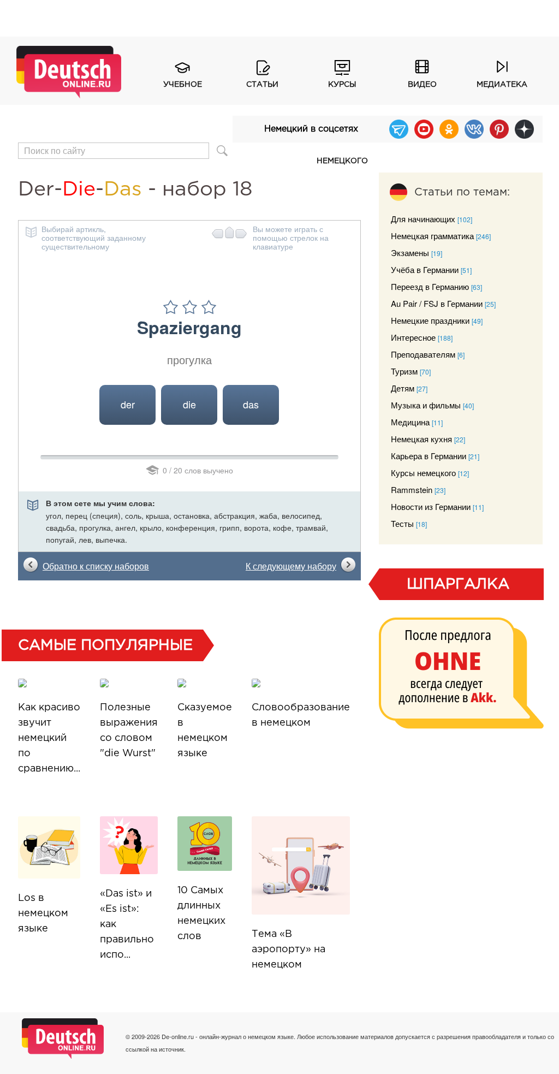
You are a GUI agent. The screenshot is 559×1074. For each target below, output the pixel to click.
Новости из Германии (431, 506)
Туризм (404, 371)
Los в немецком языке (43, 913)
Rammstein (411, 489)
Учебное (182, 84)
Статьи (262, 84)
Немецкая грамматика (432, 235)
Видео (422, 84)
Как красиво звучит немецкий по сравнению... (49, 738)
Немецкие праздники (430, 320)
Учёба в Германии (425, 269)
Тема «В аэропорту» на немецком (288, 949)
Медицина (410, 422)
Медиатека (502, 84)
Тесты (402, 523)
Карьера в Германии (428, 455)
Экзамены (410, 252)
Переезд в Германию (430, 286)
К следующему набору (291, 566)
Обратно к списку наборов (96, 566)
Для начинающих (423, 218)
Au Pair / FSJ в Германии (437, 303)
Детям (402, 388)
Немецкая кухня (421, 438)
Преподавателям (423, 354)
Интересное (413, 337)
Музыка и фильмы (426, 405)
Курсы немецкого (342, 90)
